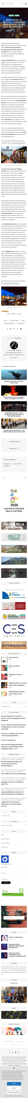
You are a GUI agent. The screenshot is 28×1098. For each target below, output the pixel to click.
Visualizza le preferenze (14, 1092)
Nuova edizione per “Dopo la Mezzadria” (13, 773)
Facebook (17, 358)
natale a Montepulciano (9, 323)
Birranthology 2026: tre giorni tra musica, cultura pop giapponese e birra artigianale (13, 718)
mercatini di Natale (14, 320)
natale (23, 320)
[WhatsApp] (17, 329)
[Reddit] (20, 329)
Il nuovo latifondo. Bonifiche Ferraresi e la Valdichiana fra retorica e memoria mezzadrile (13, 727)
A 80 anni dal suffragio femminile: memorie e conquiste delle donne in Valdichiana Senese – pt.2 (12, 746)
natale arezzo (21, 323)
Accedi (2, 835)
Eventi (11, 15)
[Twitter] (10, 329)
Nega (14, 1088)
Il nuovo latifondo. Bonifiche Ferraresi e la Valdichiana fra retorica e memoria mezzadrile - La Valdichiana (13, 770)
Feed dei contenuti (5, 839)
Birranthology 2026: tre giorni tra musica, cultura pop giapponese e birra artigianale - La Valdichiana (13, 758)
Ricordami (5, 879)
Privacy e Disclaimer (9, 1096)
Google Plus (13, 358)
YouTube (15, 1052)
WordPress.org (4, 847)
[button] (14, 1068)
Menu (25, 4)
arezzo (5, 320)
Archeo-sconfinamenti (8, 740)
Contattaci (14, 1044)
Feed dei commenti (5, 843)
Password (3, 873)
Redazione (9, 31)
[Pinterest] (14, 329)
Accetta (14, 1084)
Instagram (12, 1052)
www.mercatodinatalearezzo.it (11, 283)
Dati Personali (20, 1041)
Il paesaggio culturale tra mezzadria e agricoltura (12, 782)
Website (10, 358)
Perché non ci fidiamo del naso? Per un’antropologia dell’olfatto (12, 734)
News (17, 15)
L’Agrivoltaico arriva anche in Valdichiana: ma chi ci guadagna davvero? (11, 804)
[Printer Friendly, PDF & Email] (14, 314)
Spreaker (19, 1052)
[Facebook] (7, 329)
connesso (12, 464)
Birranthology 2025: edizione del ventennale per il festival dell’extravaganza (11, 763)
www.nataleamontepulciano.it (17, 143)
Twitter (15, 358)
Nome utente (4, 867)
